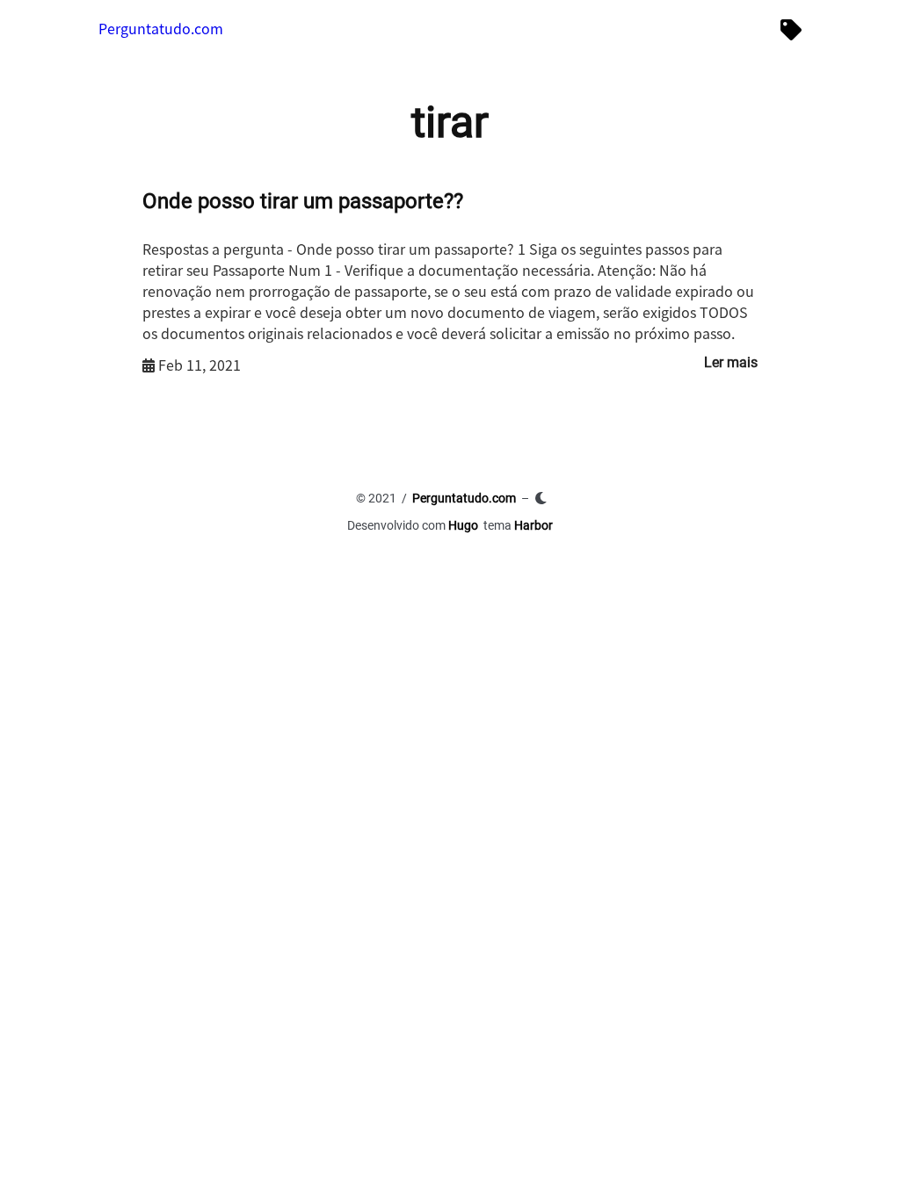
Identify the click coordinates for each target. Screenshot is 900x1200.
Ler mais (731, 362)
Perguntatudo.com (160, 28)
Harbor (533, 525)
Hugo (463, 525)
